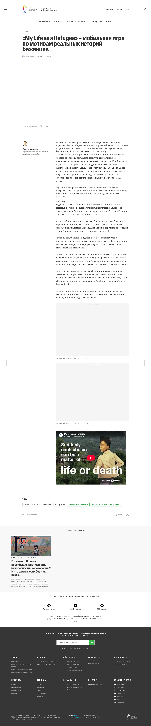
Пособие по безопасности (21, 672)
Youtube (120, 696)
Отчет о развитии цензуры (21, 669)
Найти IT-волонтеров (71, 667)
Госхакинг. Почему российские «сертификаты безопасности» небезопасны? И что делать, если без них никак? (31, 568)
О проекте (41, 684)
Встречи (118, 9)
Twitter (120, 699)
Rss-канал (121, 702)
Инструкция (16, 557)
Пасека (14, 693)
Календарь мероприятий (46, 664)
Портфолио (41, 693)
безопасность (46, 505)
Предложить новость (71, 684)
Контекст (57, 22)
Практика (109, 9)
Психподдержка (96, 22)
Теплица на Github (121, 664)
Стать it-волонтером (122, 661)
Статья (25, 32)
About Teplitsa (43, 696)
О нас (126, 9)
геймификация (59, 505)
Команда (40, 687)
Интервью (82, 22)
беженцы (35, 505)
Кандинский (16, 687)
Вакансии (41, 690)
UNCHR (26, 505)
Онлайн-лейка (17, 690)
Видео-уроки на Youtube (46, 661)
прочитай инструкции (80, 616)
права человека (115, 505)
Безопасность (69, 22)
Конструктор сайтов (71, 661)
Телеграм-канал (123, 684)
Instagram (121, 690)
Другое (109, 22)
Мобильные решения (99, 505)
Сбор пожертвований (71, 664)
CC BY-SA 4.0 (28, 719)
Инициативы (45, 22)
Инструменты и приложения (78, 505)
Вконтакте (121, 693)
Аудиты (14, 684)
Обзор (26, 557)
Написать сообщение (96, 684)
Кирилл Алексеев (30, 149)
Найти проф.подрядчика (72, 670)
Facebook (120, 687)
